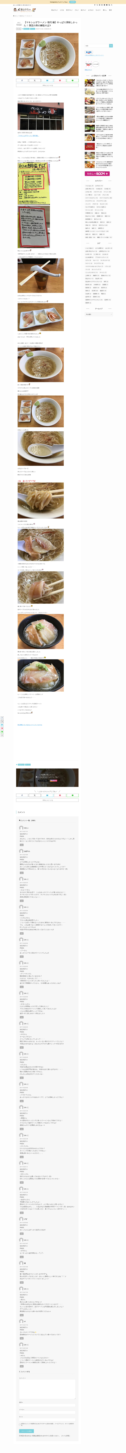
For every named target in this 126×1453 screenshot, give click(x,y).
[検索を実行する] (111, 45)
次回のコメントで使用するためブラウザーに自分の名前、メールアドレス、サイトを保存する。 (47, 1424)
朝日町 (88, 287)
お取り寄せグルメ (91, 251)
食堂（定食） (90, 237)
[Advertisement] (47, 745)
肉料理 (101, 228)
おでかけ (99, 186)
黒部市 (88, 303)
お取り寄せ (90, 189)
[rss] (109, 5)
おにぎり (108, 248)
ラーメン (33, 29)
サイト (21, 1417)
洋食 (88, 225)
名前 (21, 1402)
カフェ (88, 260)
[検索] (111, 5)
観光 (95, 234)
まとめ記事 (89, 257)
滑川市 (104, 287)
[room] (102, 5)
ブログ (95, 204)
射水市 (89, 284)
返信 (22, 845)
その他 (99, 189)
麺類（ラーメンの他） (104, 237)
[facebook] (95, 5)
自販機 (96, 294)
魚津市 (108, 300)
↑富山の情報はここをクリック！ (94, 55)
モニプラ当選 (90, 207)
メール (21, 1409)
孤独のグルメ (105, 275)
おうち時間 (99, 248)
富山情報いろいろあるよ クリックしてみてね (30, 725)
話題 (102, 234)
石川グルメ (26, 29)
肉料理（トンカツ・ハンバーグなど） (97, 231)
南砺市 (96, 275)
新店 (107, 216)
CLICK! (72, 2)
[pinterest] (104, 5)
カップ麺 (89, 195)
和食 (103, 213)
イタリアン (98, 192)
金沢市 (88, 297)
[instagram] (99, 5)
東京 (102, 222)
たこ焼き (97, 254)
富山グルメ (90, 216)
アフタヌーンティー (101, 257)
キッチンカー (105, 260)
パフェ (108, 266)
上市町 (88, 275)
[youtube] (107, 5)
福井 (88, 228)
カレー (97, 195)
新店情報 (89, 219)
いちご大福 (89, 248)
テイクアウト (90, 201)
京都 (97, 213)
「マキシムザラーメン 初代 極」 (28, 136)
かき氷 (89, 254)
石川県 (95, 290)
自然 (88, 234)
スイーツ (89, 263)
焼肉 (88, 290)
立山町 (88, 294)
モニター (103, 204)
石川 (95, 225)
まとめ (105, 254)
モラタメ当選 (101, 207)
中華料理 (89, 213)
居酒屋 (100, 216)
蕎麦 (103, 294)
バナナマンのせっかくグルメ (94, 266)
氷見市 (96, 287)
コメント (22, 1378)
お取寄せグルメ (104, 251)
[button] (22, 80)
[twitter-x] (97, 5)
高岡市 (96, 297)
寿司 (106, 281)
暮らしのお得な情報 (92, 222)
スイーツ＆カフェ (92, 198)
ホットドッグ (96, 269)
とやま (89, 192)
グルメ (105, 195)
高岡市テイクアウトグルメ (94, 300)
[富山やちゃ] (24, 10)
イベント (107, 192)
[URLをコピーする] (2, 735)
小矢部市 (97, 284)
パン (88, 204)
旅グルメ (97, 219)
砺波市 (103, 290)
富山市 (98, 278)
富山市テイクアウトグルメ (94, 281)
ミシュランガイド (92, 272)
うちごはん (89, 186)
